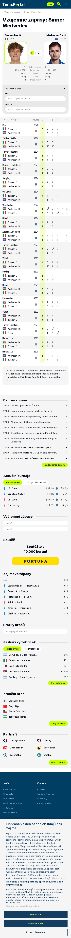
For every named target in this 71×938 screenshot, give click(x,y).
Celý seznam (58, 723)
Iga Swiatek (7, 808)
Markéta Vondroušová (12, 803)
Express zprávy (44, 803)
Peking (5, 271)
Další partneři (58, 762)
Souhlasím (35, 914)
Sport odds (49, 747)
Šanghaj (6, 178)
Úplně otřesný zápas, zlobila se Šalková (31, 411)
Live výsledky (17, 740)
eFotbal (47, 755)
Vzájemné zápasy (12, 12)
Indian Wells (9, 138)
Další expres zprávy (55, 464)
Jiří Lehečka (7, 794)
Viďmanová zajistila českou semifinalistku (32, 458)
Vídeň (5, 258)
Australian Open (11, 231)
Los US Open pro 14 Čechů (25, 405)
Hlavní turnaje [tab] (13, 482)
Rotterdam (7, 298)
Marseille (7, 338)
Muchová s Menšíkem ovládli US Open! (31, 447)
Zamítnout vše (36, 923)
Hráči (5, 783)
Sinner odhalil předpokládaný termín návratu (34, 416)
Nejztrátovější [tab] (32, 648)
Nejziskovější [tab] (12, 648)
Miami (5, 218)
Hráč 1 (8, 93)
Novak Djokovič (9, 789)
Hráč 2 (8, 104)
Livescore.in (16, 747)
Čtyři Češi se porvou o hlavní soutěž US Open (34, 433)
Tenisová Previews (45, 794)
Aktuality (41, 789)
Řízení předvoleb (35, 932)
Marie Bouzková (9, 813)
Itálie (12, 38)
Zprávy (47, 740)
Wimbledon (7, 205)
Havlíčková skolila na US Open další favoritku (34, 452)
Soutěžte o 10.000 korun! (35, 549)
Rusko (63, 38)
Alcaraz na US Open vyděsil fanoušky (30, 422)
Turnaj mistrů (10, 151)
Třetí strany (58, 878)
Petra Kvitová (8, 799)
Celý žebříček (58, 683)
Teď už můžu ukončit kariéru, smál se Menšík (34, 427)
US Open (6, 191)
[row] (35, 129)
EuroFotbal (15, 755)
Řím (4, 125)
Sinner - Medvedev (32, 12)
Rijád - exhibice (11, 165)
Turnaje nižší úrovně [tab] (35, 482)
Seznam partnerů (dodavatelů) (23, 906)
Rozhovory (42, 799)
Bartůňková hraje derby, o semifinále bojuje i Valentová (34, 440)
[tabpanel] (35, 497)
